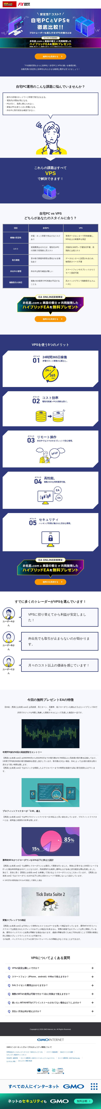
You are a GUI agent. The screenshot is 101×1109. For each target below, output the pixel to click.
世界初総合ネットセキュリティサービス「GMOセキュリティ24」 (25, 1052)
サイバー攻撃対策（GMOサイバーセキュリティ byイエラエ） (38, 1058)
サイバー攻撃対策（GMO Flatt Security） (69, 1058)
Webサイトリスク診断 (66, 1052)
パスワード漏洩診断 (52, 1052)
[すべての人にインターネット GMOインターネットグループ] (43, 1086)
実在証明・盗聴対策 (12, 1058)
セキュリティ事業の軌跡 (25, 1061)
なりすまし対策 (11, 1061)
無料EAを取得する (50, 56)
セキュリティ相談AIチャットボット (17, 1055)
